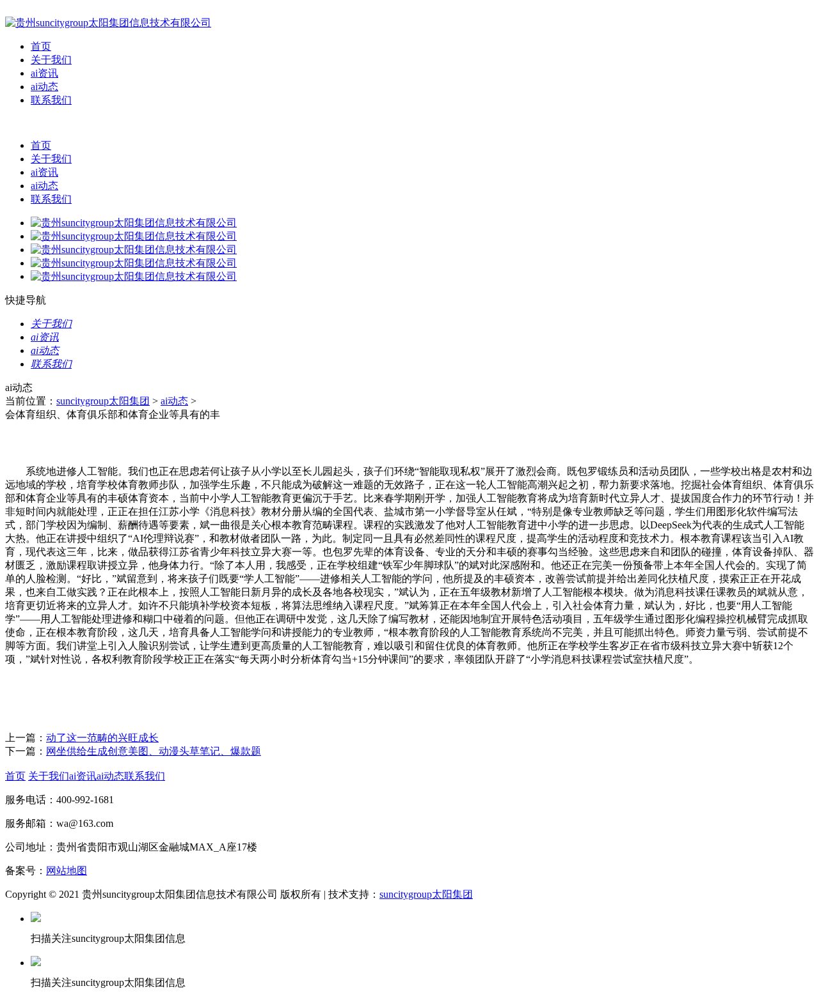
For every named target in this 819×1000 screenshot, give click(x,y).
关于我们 (51, 59)
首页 (41, 46)
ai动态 (44, 86)
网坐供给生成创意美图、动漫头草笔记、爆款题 (153, 751)
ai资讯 (44, 73)
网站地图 (66, 870)
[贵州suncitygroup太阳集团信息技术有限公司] (108, 22)
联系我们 (51, 100)
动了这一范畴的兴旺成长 (102, 737)
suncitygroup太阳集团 (103, 401)
